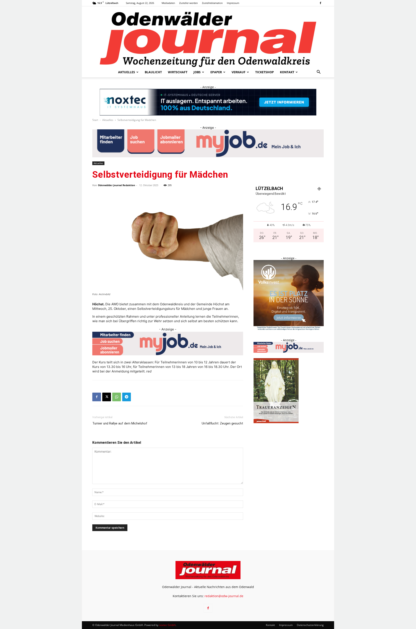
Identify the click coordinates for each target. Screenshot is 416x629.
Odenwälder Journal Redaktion (116, 185)
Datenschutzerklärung (310, 625)
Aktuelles (126, 72)
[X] (106, 397)
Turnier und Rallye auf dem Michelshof (119, 423)
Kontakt (287, 72)
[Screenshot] (208, 102)
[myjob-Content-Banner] (167, 343)
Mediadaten (168, 3)
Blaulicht (153, 72)
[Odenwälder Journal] (208, 36)
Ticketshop (264, 72)
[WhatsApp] (116, 397)
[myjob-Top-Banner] (208, 143)
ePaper (216, 72)
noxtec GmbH (167, 625)
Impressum (233, 3)
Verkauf (238, 72)
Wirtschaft (177, 72)
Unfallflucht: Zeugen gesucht (222, 423)
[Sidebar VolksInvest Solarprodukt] (289, 329)
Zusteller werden (188, 3)
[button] (318, 72)
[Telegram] (126, 397)
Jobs (197, 72)
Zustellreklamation (212, 3)
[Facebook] (320, 3)
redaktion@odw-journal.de (224, 596)
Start (95, 120)
